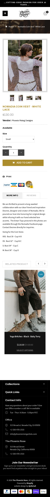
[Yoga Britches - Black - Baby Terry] (25, 301)
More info (12, 195)
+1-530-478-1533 (17, 429)
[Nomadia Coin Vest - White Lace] (12, 98)
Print (8, 176)
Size (5, 134)
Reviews (31, 195)
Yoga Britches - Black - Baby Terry (25, 336)
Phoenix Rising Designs (22, 120)
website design (20, 486)
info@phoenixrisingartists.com (23, 434)
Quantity (7, 147)
